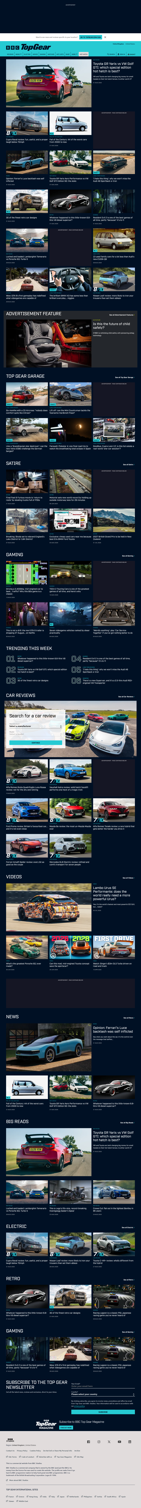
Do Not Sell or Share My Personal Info (57, 1451)
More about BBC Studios (17, 1480)
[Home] (31, 47)
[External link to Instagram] (99, 1441)
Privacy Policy (22, 1451)
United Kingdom (118, 44)
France (11, 1497)
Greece (21, 1497)
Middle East (23, 1501)
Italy (53, 1497)
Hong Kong (33, 1497)
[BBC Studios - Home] (11, 1440)
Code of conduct (28, 1457)
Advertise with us (45, 1457)
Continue (36, 743)
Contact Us (10, 1451)
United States (130, 44)
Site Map (80, 1457)
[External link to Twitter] (109, 1441)
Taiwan (11, 1501)
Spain (123, 1497)
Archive (77, 1451)
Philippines (88, 1497)
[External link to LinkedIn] (129, 1441)
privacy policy (79, 1406)
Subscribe (103, 1412)
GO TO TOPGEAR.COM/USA (91, 37)
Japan (62, 1497)
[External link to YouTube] (119, 1441)
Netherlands (74, 1497)
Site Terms (13, 1457)
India (44, 1497)
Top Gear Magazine (64, 1457)
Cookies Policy (35, 1451)
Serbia (99, 1497)
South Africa (111, 1497)
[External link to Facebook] (88, 1441)
